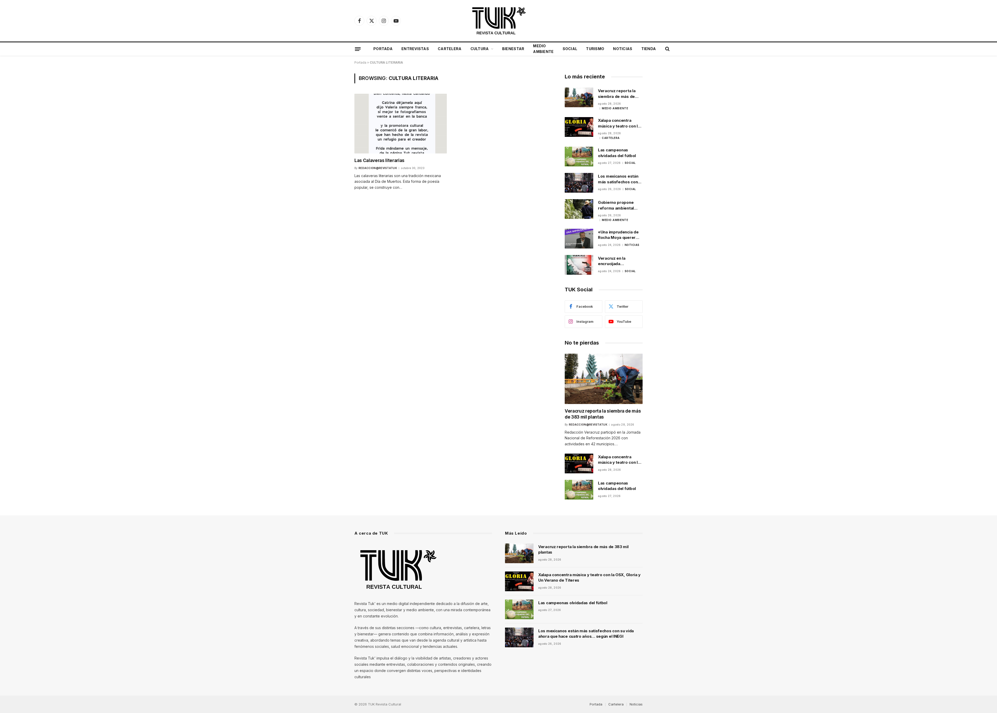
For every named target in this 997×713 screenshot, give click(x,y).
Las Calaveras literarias (379, 160)
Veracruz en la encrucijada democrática (611, 261)
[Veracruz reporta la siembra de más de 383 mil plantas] (579, 97)
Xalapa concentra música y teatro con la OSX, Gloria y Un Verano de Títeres (619, 123)
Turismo (595, 48)
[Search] (667, 49)
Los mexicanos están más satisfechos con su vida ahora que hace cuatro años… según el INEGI (620, 179)
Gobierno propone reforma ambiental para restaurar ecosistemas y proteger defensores (618, 205)
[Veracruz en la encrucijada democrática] (579, 265)
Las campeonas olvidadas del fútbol (617, 152)
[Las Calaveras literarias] (400, 123)
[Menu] (358, 49)
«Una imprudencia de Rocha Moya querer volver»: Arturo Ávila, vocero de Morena (618, 235)
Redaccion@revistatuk (378, 168)
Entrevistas (415, 48)
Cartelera (450, 48)
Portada (383, 48)
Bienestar (513, 48)
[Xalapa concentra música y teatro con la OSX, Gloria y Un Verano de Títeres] (579, 127)
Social (570, 48)
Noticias (622, 48)
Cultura (479, 48)
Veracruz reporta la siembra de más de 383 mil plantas (616, 93)
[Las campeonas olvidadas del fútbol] (579, 156)
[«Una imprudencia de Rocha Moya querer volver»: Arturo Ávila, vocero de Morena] (579, 238)
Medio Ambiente (543, 49)
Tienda (648, 48)
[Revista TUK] (498, 21)
